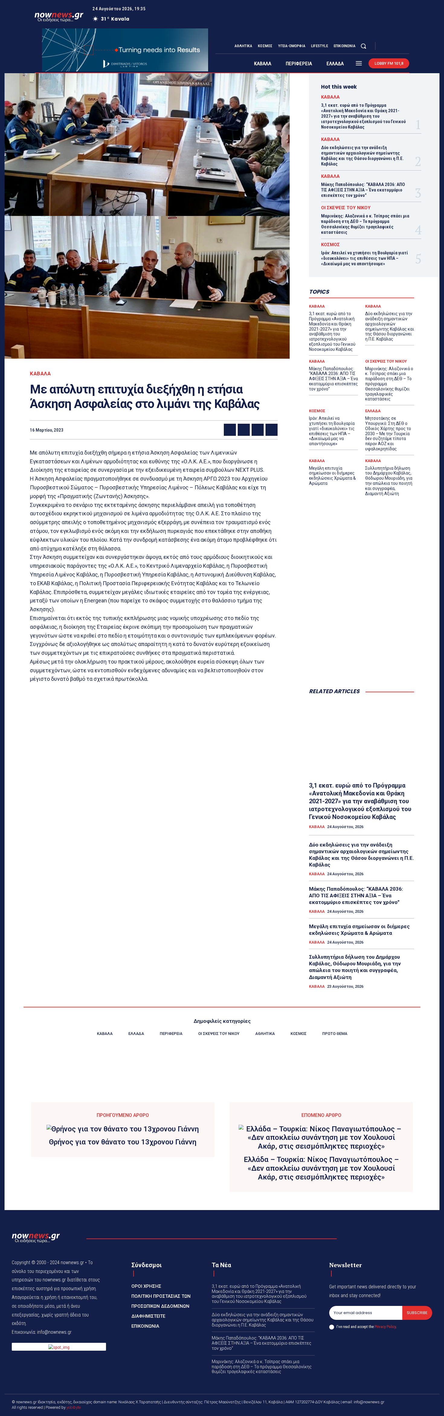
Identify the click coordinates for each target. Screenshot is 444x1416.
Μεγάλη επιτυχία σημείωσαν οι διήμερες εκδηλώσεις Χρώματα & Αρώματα (332, 476)
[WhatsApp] (271, 430)
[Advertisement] (361, 634)
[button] (363, 46)
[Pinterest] (258, 430)
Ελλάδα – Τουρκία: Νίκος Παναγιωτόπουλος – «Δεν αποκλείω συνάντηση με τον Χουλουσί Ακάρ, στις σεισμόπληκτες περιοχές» (321, 1168)
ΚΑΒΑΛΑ (40, 373)
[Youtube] (406, 46)
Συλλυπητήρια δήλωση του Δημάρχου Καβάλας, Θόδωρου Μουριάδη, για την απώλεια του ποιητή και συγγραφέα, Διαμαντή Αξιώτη (388, 481)
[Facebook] (385, 46)
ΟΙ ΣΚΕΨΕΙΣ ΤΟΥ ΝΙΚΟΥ (346, 208)
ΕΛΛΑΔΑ (373, 411)
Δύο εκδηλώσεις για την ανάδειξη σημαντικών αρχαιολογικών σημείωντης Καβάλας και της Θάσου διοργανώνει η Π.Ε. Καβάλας (362, 156)
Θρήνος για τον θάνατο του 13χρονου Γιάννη (122, 1142)
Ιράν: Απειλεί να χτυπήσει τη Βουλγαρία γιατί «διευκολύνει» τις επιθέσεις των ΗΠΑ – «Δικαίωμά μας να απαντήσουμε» (364, 258)
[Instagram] (392, 46)
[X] (399, 46)
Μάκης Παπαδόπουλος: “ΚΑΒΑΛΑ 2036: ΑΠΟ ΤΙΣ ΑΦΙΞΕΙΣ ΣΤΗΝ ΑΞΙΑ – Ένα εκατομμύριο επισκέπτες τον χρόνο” (363, 190)
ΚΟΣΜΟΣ (330, 245)
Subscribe (417, 1313)
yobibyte (73, 1407)
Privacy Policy (385, 1326)
